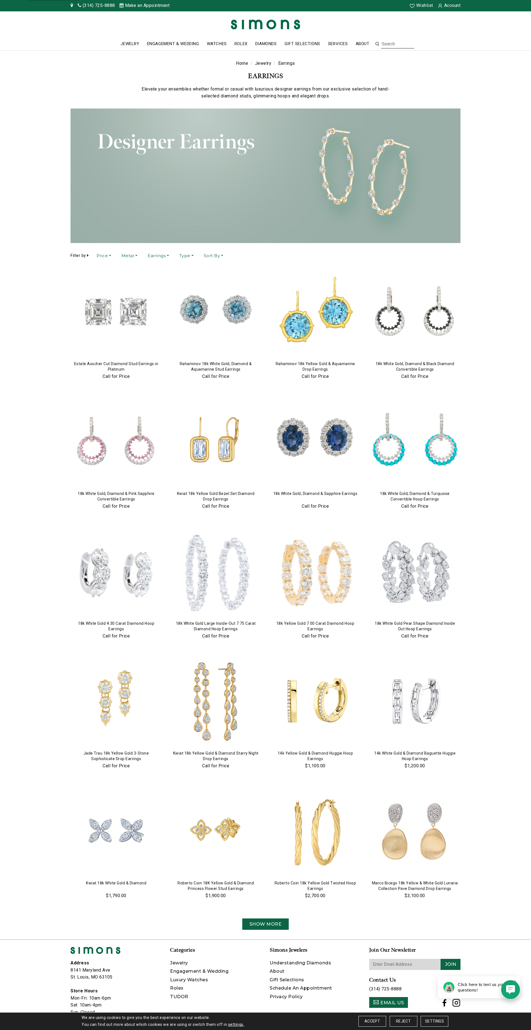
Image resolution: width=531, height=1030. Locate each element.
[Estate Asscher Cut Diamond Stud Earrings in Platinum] (116, 313)
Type (184, 255)
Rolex (241, 43)
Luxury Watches (189, 979)
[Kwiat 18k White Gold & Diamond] (116, 832)
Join (450, 964)
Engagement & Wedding (173, 43)
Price (102, 255)
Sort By (212, 255)
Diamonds (266, 43)
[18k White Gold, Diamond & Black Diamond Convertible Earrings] (415, 313)
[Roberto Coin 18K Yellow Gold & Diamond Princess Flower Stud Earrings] (216, 832)
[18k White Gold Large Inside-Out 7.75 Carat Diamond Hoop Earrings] (216, 573)
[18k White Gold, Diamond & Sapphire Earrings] (315, 443)
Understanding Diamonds (300, 963)
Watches (217, 43)
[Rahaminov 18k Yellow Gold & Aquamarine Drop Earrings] (315, 313)
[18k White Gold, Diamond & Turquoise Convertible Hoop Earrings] (415, 443)
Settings (434, 1021)
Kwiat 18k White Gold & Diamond (116, 883)
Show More (265, 924)
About (362, 43)
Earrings (157, 255)
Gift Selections (302, 43)
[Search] (377, 44)
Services (338, 43)
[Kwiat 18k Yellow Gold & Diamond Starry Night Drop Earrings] (216, 703)
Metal (127, 255)
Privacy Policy (286, 996)
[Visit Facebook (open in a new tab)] (444, 1004)
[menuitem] (130, 44)
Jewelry (130, 43)
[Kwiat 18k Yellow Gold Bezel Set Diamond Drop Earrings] (216, 443)
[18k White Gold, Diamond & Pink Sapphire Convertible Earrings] (116, 443)
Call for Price (116, 376)
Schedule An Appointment (301, 988)
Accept (372, 1021)
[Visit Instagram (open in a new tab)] (456, 1004)
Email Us (391, 1002)
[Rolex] (506, 26)
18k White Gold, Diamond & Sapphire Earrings (315, 493)
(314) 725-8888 (385, 989)
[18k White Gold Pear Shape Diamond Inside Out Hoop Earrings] (415, 573)
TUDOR (179, 996)
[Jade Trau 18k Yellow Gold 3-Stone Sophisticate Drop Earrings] (116, 703)
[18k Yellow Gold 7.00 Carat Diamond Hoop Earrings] (315, 573)
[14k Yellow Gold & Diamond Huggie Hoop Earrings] (315, 703)
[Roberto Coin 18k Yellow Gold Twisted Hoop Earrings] (315, 832)
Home (242, 63)
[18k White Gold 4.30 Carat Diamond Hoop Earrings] (116, 573)
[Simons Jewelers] (265, 24)
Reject (403, 1021)
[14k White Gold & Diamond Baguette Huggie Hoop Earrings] (415, 703)
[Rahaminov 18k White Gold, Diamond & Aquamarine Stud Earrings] (216, 313)
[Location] (72, 5)
